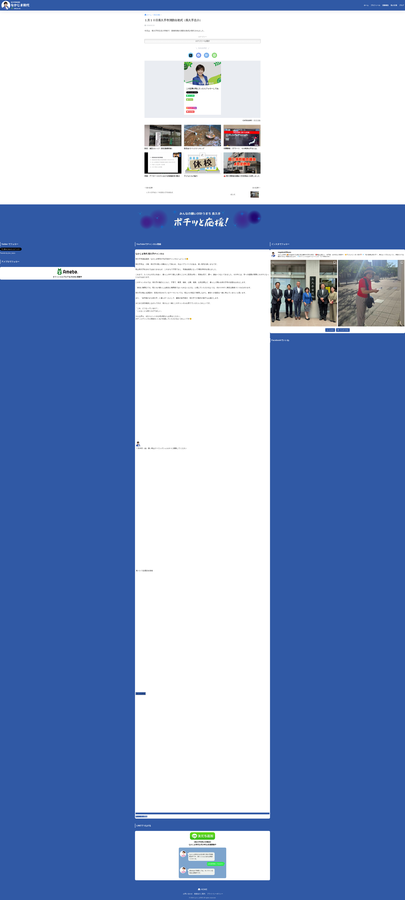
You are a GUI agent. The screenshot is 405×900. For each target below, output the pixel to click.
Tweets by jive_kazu (7, 253)
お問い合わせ (187, 894)
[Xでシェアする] (190, 55)
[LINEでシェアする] (214, 55)
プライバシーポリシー (215, 894)
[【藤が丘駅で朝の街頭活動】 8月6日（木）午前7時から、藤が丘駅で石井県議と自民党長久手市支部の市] (371, 293)
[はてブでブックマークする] (206, 55)
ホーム (366, 5)
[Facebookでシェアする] (198, 55)
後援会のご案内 (199, 894)
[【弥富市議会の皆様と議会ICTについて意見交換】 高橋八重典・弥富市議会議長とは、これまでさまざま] (304, 293)
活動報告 (385, 5)
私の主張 (394, 5)
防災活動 (257, 120)
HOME (203, 889)
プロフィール (375, 5)
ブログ (401, 5)
